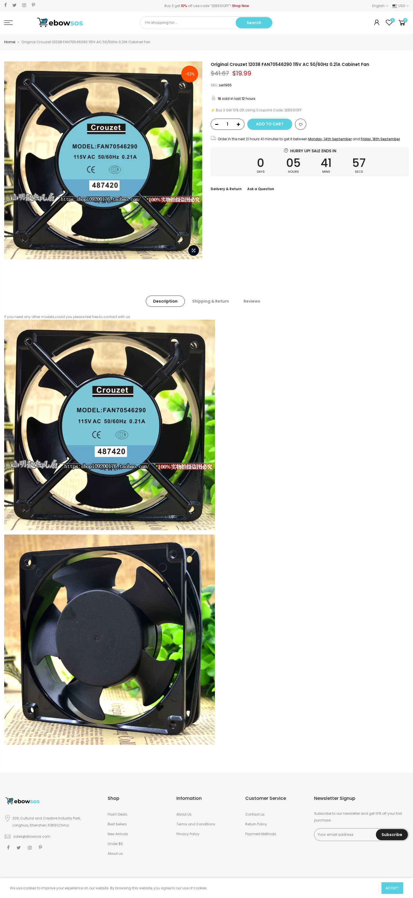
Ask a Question (260, 188)
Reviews (252, 301)
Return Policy (256, 824)
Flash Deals (117, 814)
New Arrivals (118, 834)
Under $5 (115, 843)
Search (254, 23)
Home (9, 42)
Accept (392, 888)
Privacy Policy (187, 834)
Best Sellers (117, 824)
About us (115, 853)
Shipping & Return (210, 301)
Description (165, 301)
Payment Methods (260, 834)
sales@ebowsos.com (31, 836)
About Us (184, 814)
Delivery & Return (226, 188)
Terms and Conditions (195, 824)
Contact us (255, 814)
